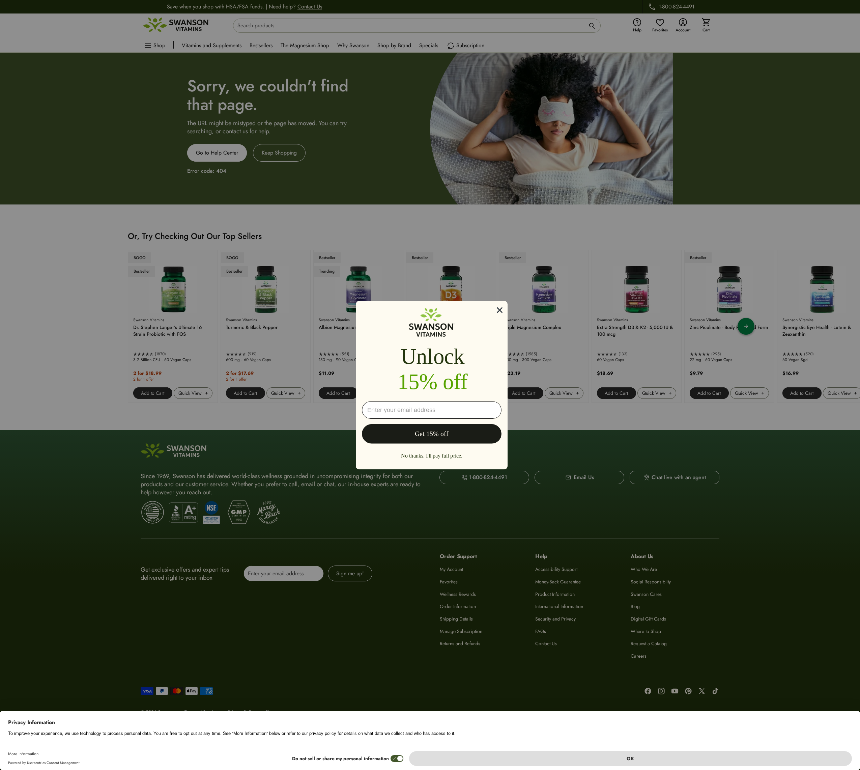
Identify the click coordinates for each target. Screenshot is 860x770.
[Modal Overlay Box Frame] (432, 385)
